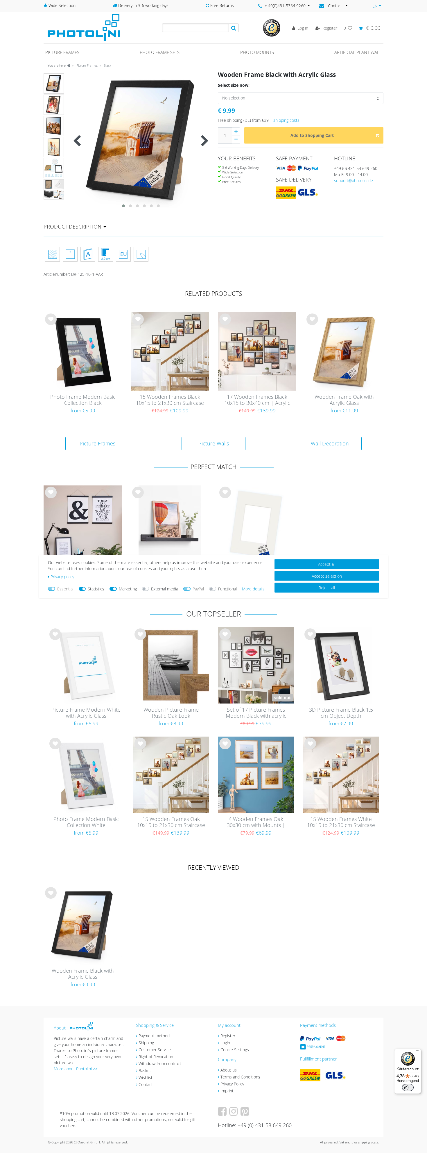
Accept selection (327, 576)
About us (228, 1070)
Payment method (154, 1035)
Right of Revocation (156, 1056)
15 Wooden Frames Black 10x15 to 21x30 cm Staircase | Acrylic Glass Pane (170, 400)
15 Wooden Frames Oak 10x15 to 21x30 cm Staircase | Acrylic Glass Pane (171, 822)
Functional (227, 589)
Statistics (96, 589)
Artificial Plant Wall (358, 52)
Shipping (146, 1042)
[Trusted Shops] (271, 27)
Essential (65, 589)
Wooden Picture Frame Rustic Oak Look (171, 713)
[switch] (408, 1087)
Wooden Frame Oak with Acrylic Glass (344, 400)
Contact (146, 1084)
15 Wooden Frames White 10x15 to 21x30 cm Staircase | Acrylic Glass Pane (341, 822)
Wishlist (145, 1077)
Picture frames (62, 52)
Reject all (327, 587)
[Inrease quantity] (236, 131)
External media (164, 589)
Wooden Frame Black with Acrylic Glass (83, 974)
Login (225, 1042)
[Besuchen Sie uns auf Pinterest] (246, 1113)
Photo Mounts (257, 52)
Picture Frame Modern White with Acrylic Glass (86, 713)
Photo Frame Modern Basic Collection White (86, 822)
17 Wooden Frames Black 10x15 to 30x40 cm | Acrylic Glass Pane (257, 400)
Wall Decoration (330, 443)
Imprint (227, 1091)
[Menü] (417, 1052)
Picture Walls (213, 443)
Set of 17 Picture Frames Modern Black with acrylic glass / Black (256, 713)
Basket (145, 1070)
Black (107, 65)
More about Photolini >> (76, 1069)
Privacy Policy (232, 1084)
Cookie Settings (234, 1049)
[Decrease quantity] (236, 139)
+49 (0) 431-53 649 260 (355, 168)
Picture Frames (87, 65)
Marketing (128, 589)
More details (253, 589)
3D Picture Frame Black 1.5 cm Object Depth (341, 713)
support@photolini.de (353, 180)
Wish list (51, 324)
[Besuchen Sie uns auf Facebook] (223, 1113)
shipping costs (286, 120)
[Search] (234, 27)
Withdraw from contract (160, 1063)
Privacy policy (62, 576)
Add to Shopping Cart (312, 135)
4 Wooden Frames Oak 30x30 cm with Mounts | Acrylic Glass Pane (256, 822)
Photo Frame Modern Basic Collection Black (83, 400)
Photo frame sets (160, 52)
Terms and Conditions (240, 1077)
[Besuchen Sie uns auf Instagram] (234, 1113)
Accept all (327, 564)
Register (227, 1035)
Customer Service (155, 1049)
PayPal (198, 589)
